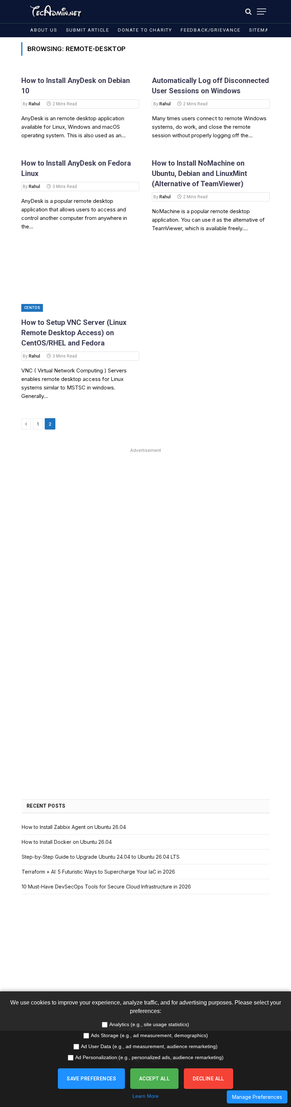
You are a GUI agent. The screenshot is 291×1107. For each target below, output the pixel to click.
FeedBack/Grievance (211, 30)
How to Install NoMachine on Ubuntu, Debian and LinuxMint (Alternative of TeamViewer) (199, 173)
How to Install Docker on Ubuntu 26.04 (67, 842)
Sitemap (260, 30)
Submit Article (87, 30)
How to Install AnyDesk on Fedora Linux (76, 168)
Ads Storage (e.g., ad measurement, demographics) (149, 1035)
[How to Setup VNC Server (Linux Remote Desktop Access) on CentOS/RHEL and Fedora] (80, 278)
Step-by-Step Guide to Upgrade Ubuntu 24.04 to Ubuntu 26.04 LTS (101, 857)
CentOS (32, 307)
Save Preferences (91, 1078)
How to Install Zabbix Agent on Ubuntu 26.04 (74, 827)
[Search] (248, 12)
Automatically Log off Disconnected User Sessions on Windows (210, 85)
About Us (43, 30)
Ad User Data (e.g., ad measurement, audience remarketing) (149, 1046)
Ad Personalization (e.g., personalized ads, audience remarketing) (149, 1057)
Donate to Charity (145, 30)
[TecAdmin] (55, 11)
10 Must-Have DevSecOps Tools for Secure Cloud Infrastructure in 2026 (106, 887)
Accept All (154, 1078)
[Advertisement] (146, 504)
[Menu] (261, 12)
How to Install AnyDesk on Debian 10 (75, 85)
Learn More (145, 1096)
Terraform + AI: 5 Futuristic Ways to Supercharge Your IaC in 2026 (98, 872)
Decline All (208, 1078)
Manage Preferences (257, 1097)
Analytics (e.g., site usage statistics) (149, 1024)
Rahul (34, 103)
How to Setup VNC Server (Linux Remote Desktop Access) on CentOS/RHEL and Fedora (73, 332)
